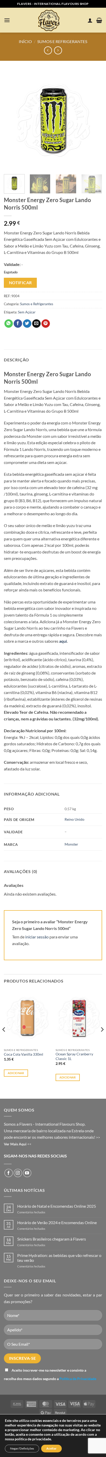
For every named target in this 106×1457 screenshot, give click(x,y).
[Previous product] (58, 50)
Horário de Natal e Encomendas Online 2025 (56, 1206)
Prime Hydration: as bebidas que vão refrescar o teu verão (59, 1258)
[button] (7, 20)
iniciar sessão (37, 936)
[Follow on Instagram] (18, 1173)
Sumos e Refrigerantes (62, 41)
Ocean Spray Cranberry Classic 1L (74, 1056)
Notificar (20, 282)
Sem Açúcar (27, 312)
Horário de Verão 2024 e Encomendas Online (57, 1222)
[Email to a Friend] (36, 323)
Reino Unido (74, 819)
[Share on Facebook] (18, 323)
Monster (71, 844)
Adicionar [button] (16, 1073)
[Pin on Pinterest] (45, 323)
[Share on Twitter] (27, 323)
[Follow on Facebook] (8, 1173)
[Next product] (48, 50)
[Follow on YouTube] (27, 1173)
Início (25, 41)
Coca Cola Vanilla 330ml (23, 1054)
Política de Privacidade (77, 1378)
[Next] (93, 120)
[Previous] (12, 120)
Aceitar (51, 1448)
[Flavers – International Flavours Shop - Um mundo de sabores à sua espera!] (50, 20)
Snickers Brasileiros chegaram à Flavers (51, 1238)
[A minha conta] (90, 20)
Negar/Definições (22, 1448)
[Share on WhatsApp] (8, 323)
